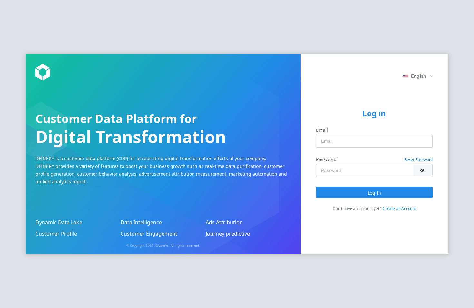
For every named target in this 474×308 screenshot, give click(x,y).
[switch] (422, 170)
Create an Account (399, 208)
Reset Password (418, 159)
